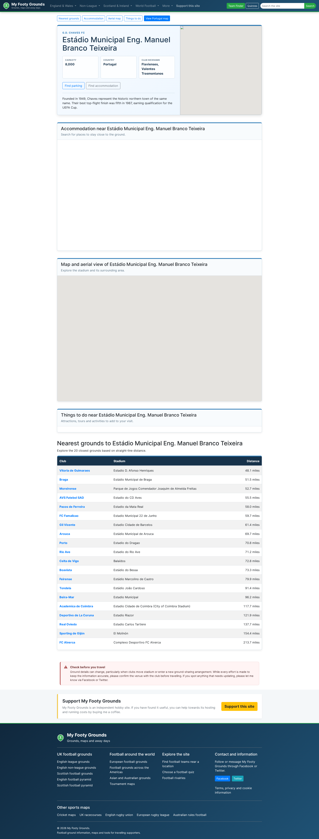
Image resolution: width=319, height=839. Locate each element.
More (166, 6)
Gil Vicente (67, 525)
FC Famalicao (68, 516)
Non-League (89, 6)
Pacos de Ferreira (72, 506)
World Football (146, 6)
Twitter (238, 778)
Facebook (223, 778)
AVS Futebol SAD (71, 497)
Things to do (133, 18)
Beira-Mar (66, 597)
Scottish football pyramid (75, 785)
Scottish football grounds (75, 773)
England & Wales (62, 6)
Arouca (64, 534)
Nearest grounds (69, 18)
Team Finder (235, 5)
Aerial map (114, 18)
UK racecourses (91, 815)
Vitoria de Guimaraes (74, 470)
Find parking (73, 86)
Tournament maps (122, 784)
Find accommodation (103, 86)
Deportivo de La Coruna (76, 615)
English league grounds (73, 761)
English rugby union (119, 815)
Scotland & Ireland (116, 6)
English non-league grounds (76, 767)
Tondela (65, 588)
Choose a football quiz (178, 772)
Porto (63, 543)
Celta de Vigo (69, 561)
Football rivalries (173, 778)
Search (310, 5)
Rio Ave (64, 552)
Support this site (188, 6)
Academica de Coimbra (76, 606)
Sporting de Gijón (72, 633)
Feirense (65, 579)
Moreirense (67, 488)
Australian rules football (189, 815)
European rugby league (153, 815)
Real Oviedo (68, 624)
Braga (63, 479)
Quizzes (252, 5)
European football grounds (128, 761)
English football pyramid (74, 779)
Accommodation (93, 18)
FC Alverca (67, 642)
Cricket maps (66, 815)
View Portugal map (157, 18)
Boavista (65, 570)
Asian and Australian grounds (130, 778)
